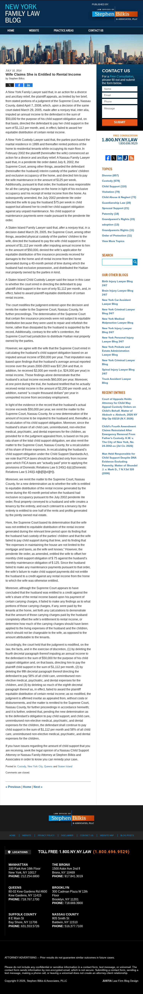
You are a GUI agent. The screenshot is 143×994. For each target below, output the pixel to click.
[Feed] (131, 157)
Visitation (111, 191)
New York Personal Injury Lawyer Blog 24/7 (118, 339)
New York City (35, 766)
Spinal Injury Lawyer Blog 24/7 (118, 371)
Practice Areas (64, 30)
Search (135, 262)
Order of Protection (117, 235)
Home (10, 30)
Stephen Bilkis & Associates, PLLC (47, 980)
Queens (48, 766)
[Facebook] (108, 157)
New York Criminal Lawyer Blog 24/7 (118, 311)
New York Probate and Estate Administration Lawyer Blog (116, 350)
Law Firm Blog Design (120, 980)
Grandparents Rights (118, 230)
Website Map (107, 835)
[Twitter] (114, 157)
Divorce (110, 175)
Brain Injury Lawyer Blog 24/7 (117, 292)
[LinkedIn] (120, 157)
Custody (21, 766)
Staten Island (65, 766)
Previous (13, 786)
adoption (110, 224)
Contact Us (95, 30)
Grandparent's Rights (118, 219)
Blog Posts (127, 835)
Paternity (110, 213)
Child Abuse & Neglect (119, 197)
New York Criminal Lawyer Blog (118, 362)
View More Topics (113, 241)
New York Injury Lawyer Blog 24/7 (117, 330)
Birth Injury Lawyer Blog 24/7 (117, 283)
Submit (119, 122)
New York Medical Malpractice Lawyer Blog (117, 320)
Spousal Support (115, 208)
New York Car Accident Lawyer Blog (116, 301)
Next (38, 786)
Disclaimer (67, 835)
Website (34, 30)
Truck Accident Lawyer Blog (116, 380)
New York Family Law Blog (23, 13)
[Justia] (126, 157)
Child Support (114, 186)
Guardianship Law (116, 202)
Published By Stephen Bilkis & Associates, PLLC (115, 13)
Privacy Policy (46, 835)
